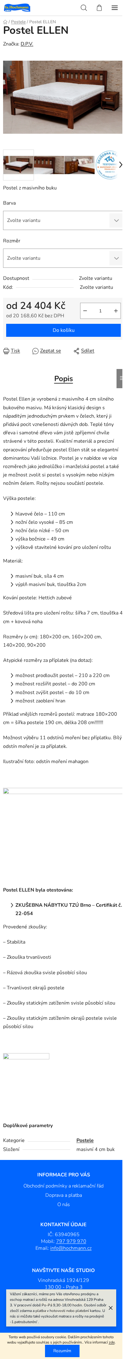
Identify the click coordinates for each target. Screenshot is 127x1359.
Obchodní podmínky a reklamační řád (63, 1186)
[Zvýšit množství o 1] (116, 311)
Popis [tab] (63, 379)
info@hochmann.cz (71, 1248)
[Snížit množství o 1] (85, 311)
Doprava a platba (63, 1195)
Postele (85, 1140)
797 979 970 (71, 1241)
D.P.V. (27, 44)
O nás (63, 1204)
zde (112, 1342)
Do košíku (64, 330)
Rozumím (62, 1351)
